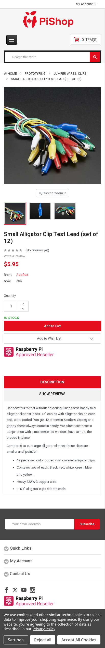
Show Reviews (52, 394)
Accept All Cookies (78, 640)
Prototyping (35, 73)
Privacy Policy (44, 628)
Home (12, 73)
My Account (85, 4)
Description (52, 382)
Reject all (42, 640)
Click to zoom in (54, 193)
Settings (16, 640)
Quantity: (10, 295)
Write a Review (14, 256)
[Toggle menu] (11, 40)
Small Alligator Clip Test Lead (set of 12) (46, 79)
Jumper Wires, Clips (70, 73)
